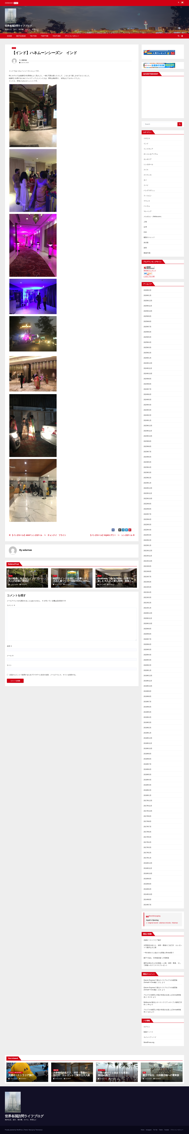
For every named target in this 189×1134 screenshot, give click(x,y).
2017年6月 (147, 832)
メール (10, 655)
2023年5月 (147, 462)
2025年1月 (147, 358)
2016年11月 (148, 868)
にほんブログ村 (149, 276)
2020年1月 (147, 670)
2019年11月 (148, 681)
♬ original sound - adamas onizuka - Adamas (162, 923)
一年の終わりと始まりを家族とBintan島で (159, 952)
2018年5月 (147, 774)
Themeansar (38, 1130)
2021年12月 (148, 550)
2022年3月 (147, 535)
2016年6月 (147, 889)
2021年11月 (148, 556)
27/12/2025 (148, 1078)
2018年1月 (147, 795)
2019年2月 (147, 727)
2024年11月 (148, 368)
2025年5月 (147, 337)
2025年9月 (147, 316)
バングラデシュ (149, 190)
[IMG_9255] (33, 490)
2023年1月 (147, 483)
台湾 (145, 227)
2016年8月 (147, 884)
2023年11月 (148, 431)
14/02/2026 (14, 1078)
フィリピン (148, 196)
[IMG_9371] (33, 296)
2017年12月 (148, 800)
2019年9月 (147, 691)
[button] (178, 36)
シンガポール (148, 164)
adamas (24, 60)
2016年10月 (148, 873)
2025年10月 (148, 311)
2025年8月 (147, 321)
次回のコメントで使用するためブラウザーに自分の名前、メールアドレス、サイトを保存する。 (43, 675)
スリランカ (148, 175)
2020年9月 (147, 629)
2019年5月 (147, 712)
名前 (9, 646)
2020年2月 (147, 665)
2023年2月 (147, 478)
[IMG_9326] (33, 333)
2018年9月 (147, 754)
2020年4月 (147, 655)
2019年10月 (148, 686)
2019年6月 (147, 707)
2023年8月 (147, 446)
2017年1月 (147, 858)
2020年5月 (147, 649)
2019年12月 (148, 675)
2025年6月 (147, 332)
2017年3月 (147, 847)
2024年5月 (147, 399)
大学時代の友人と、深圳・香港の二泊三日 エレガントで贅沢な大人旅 (71, 1074)
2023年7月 (147, 451)
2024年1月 (147, 420)
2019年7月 (147, 701)
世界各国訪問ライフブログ (18, 25)
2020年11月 (148, 618)
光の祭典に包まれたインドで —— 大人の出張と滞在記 (26, 579)
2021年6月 (147, 582)
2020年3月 (147, 660)
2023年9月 (147, 441)
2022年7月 (147, 514)
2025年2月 (147, 353)
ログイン (147, 1027)
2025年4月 (147, 342)
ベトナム (147, 206)
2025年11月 (148, 306)
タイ (145, 180)
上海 (145, 222)
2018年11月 (148, 743)
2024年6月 (147, 394)
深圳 (145, 248)
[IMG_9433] (33, 245)
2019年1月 (147, 733)
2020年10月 (148, 623)
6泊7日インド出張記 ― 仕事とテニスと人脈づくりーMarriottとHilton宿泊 (71, 581)
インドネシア (148, 149)
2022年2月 (147, 540)
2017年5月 (147, 837)
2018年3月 (147, 785)
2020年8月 (147, 634)
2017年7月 (147, 826)
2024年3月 (147, 410)
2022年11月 (148, 493)
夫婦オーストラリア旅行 (153, 940)
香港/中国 (147, 253)
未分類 (146, 242)
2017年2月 (147, 852)
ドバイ (146, 185)
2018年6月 (147, 769)
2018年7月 (147, 764)
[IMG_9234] (33, 373)
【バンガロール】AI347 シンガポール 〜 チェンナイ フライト (38, 535)
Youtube (57, 36)
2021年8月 (147, 571)
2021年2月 (147, 603)
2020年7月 (147, 639)
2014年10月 (148, 894)
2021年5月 (147, 587)
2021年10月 (148, 561)
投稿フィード (148, 1032)
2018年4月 (147, 780)
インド (13, 48)
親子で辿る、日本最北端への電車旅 (156, 958)
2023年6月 (147, 457)
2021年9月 (147, 566)
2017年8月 (147, 821)
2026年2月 (147, 290)
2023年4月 (147, 467)
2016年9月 (147, 879)
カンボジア (148, 159)
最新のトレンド (149, 237)
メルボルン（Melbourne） (153, 216)
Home (9, 36)
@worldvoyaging (154, 916)
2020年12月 (148, 613)
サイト (9, 665)
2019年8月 (147, 696)
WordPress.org (149, 1042)
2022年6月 (147, 519)
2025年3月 (147, 347)
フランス (147, 201)
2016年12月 (148, 863)
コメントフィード (150, 1037)
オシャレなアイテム (151, 154)
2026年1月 (147, 295)
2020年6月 (147, 644)
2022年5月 (147, 524)
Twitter (44, 36)
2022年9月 (147, 504)
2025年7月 (147, 326)
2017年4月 (147, 842)
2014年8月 (147, 899)
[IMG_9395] (33, 115)
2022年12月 (148, 488)
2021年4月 (147, 592)
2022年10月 (148, 498)
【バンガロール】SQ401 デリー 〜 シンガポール (111, 535)
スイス (146, 169)
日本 (145, 232)
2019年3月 (147, 722)
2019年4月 (147, 717)
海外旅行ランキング (150, 270)
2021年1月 (147, 608)
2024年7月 (147, 389)
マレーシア (148, 211)
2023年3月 (147, 472)
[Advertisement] (163, 97)
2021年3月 (147, 597)
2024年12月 (148, 363)
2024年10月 (148, 373)
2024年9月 (147, 379)
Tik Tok (33, 36)
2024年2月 (147, 415)
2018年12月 (148, 738)
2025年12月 (148, 300)
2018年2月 (147, 790)
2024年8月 (147, 384)
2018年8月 (147, 759)
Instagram (21, 36)
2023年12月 (148, 425)
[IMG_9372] (33, 180)
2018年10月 (148, 748)
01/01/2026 (103, 1078)
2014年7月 (147, 905)
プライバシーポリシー (72, 36)
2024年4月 (147, 405)
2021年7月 (147, 576)
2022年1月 (147, 545)
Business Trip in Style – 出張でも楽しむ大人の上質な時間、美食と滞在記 (115, 581)
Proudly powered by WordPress (14, 1130)
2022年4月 (147, 530)
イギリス (147, 138)
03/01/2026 (59, 1078)
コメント (11, 605)
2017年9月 (147, 816)
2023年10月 (148, 436)
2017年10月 (148, 811)
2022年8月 (147, 509)
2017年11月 (148, 806)
